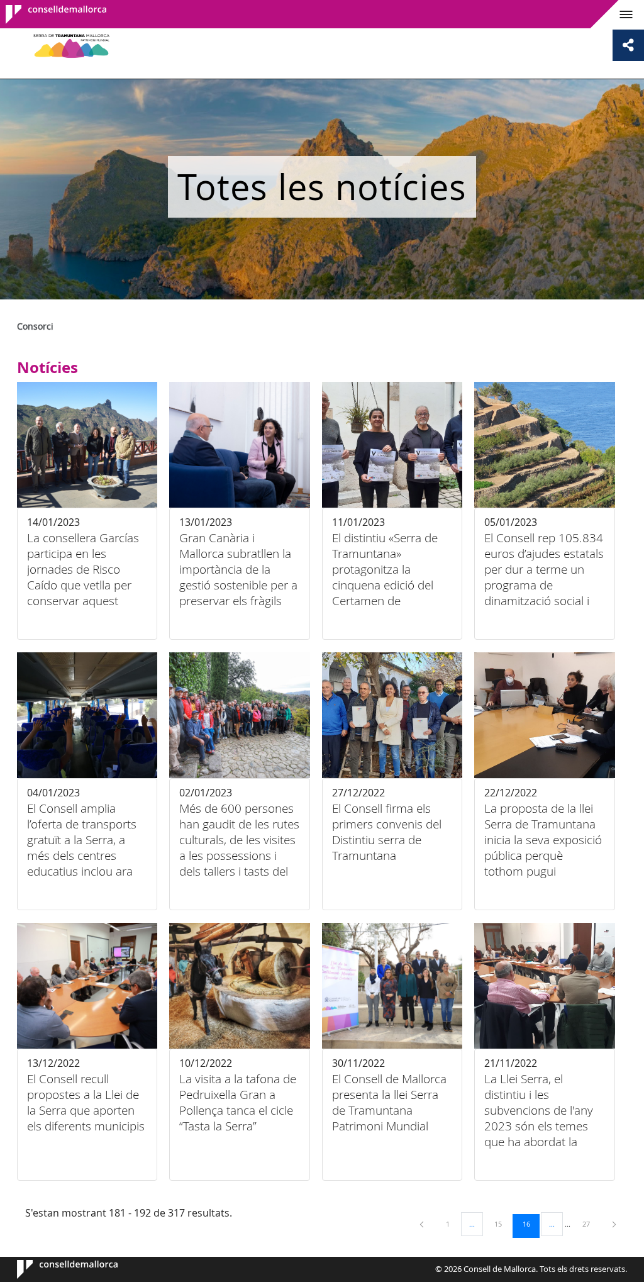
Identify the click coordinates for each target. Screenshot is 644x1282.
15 (502, 1223)
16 (531, 1223)
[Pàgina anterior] (422, 1223)
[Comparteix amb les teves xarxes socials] (628, 45)
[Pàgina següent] (614, 1223)
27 (590, 1223)
